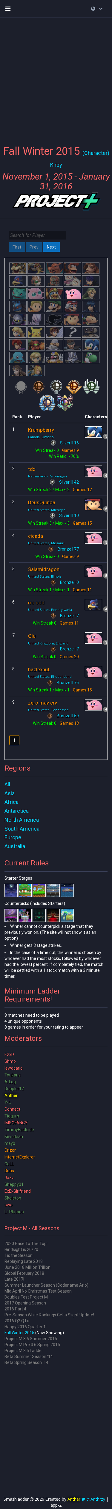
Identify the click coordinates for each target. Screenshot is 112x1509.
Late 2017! (14, 1279)
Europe (12, 837)
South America (21, 829)
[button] (97, 8)
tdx (31, 469)
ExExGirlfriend (17, 1191)
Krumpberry (41, 430)
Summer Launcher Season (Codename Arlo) (46, 1285)
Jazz (9, 1177)
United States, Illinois (44, 576)
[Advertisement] (56, 78)
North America (21, 820)
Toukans (12, 1075)
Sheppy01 (14, 1184)
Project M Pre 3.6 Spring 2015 (32, 1344)
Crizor (10, 1150)
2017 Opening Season (25, 1303)
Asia (9, 793)
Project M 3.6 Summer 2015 (30, 1338)
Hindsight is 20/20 (21, 1249)
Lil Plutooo (14, 1211)
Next (51, 247)
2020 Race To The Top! (25, 1243)
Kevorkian (13, 1136)
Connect (12, 1109)
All (7, 784)
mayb (9, 1143)
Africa (11, 802)
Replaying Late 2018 (23, 1261)
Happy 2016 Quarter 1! (25, 1326)
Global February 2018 (24, 1273)
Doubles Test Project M (26, 1297)
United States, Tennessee (48, 710)
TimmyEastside (19, 1129)
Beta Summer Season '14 (28, 1356)
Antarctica (16, 811)
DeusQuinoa (41, 502)
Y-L (7, 1102)
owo (8, 1205)
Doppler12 (14, 1088)
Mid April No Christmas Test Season (38, 1291)
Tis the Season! (18, 1255)
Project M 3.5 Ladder (23, 1350)
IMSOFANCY (15, 1122)
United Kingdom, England (48, 643)
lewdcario (13, 1068)
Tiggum (11, 1116)
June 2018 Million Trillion (27, 1267)
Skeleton (12, 1198)
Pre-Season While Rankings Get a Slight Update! (49, 1314)
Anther (11, 1095)
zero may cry (42, 703)
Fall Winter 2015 (19, 1332)
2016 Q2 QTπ (17, 1320)
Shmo (10, 1061)
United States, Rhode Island (50, 676)
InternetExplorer (19, 1157)
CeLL (9, 1163)
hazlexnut (39, 669)
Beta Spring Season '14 (26, 1362)
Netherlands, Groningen (47, 476)
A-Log (10, 1081)
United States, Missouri (46, 543)
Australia (14, 846)
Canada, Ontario (41, 437)
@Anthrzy (95, 1499)
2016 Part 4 (15, 1309)
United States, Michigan (46, 509)
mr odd (36, 603)
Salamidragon (43, 569)
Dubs (9, 1170)
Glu (32, 636)
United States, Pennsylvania (50, 609)
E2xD (9, 1054)
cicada (35, 536)
